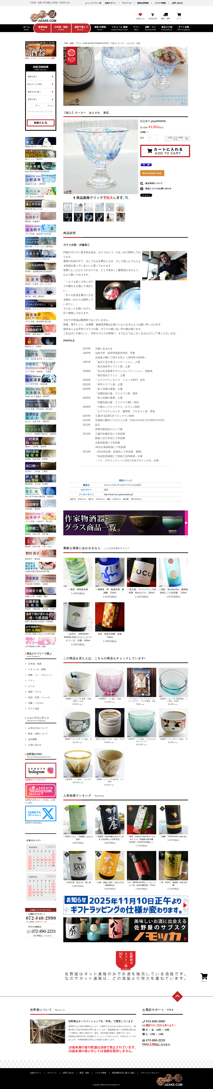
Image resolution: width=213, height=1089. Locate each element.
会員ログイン (110, 3)
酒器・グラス (34, 692)
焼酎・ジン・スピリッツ (40, 675)
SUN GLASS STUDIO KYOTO (95, 43)
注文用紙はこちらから (42, 936)
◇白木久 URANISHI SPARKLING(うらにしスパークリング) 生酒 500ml (78, 637)
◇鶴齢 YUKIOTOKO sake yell (174, 836)
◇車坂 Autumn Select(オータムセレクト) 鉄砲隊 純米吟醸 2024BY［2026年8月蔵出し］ (142, 839)
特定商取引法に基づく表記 (123, 1073)
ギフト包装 (33, 708)
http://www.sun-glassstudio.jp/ (118, 494)
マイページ (126, 3)
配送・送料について (38, 733)
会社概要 (32, 739)
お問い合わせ (177, 3)
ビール (31, 686)
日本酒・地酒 (34, 663)
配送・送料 (84, 1073)
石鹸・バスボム (36, 703)
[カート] (179, 15)
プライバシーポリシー (149, 1073)
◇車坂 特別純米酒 (79, 589)
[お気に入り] (140, 15)
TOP (66, 43)
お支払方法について (38, 728)
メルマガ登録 (160, 3)
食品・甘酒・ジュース (39, 697)
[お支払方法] (152, 15)
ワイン (31, 680)
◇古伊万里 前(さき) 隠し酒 (79, 882)
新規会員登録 (143, 3)
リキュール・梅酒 (37, 669)
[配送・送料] (165, 15)
